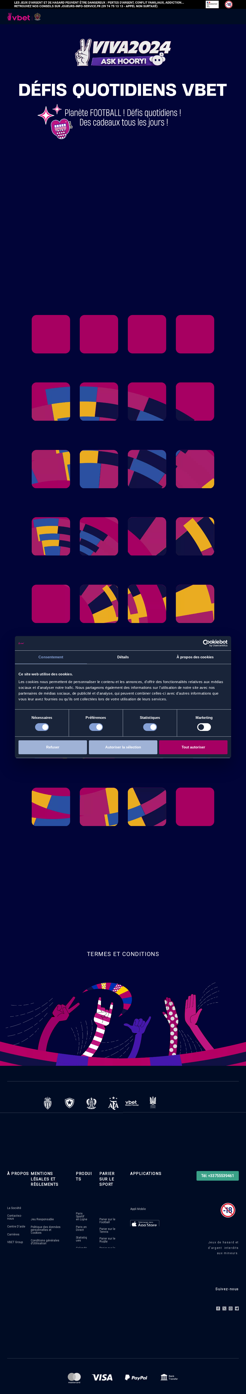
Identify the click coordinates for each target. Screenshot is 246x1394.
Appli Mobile (138, 1209)
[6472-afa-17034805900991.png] (113, 1103)
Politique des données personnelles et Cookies (46, 1230)
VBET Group (15, 1242)
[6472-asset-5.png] (91, 1103)
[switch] (96, 728)
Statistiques (81, 1239)
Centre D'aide (16, 1226)
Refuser (52, 747)
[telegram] (237, 1308)
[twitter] (224, 1308)
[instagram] (231, 1308)
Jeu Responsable (42, 1219)
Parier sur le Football (107, 1221)
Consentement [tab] (50, 657)
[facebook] (218, 1308)
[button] (218, 1176)
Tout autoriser (193, 747)
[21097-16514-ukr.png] (153, 1102)
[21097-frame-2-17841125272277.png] (132, 1103)
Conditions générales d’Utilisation (45, 1242)
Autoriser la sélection (123, 747)
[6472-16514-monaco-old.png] (47, 1103)
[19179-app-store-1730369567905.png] (144, 1224)
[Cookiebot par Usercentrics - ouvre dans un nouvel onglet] (206, 643)
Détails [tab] (123, 657)
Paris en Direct (81, 1228)
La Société (14, 1208)
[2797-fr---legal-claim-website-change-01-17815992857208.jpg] (123, 4)
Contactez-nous (14, 1217)
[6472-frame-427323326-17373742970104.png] (69, 1103)
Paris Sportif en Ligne (81, 1216)
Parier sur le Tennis (107, 1230)
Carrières (13, 1234)
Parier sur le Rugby (107, 1240)
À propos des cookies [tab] (195, 657)
